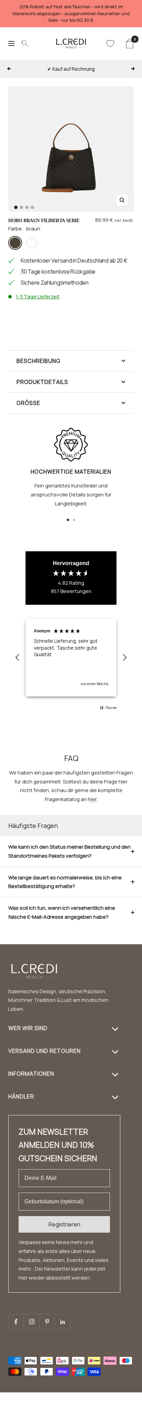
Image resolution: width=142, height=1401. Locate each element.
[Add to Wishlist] (125, 313)
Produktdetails (42, 382)
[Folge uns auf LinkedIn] (62, 1322)
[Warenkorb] (129, 43)
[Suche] (24, 43)
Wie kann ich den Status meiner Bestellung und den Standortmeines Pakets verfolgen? (69, 851)
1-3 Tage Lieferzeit (38, 296)
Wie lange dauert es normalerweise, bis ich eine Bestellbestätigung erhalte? (65, 882)
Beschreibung (39, 361)
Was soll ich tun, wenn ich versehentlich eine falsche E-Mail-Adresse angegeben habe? (61, 912)
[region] (71, 657)
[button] (17, 657)
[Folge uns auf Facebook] (16, 1322)
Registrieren (64, 1224)
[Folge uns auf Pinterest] (47, 1322)
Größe (28, 403)
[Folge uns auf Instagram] (31, 1322)
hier (92, 799)
